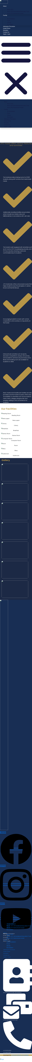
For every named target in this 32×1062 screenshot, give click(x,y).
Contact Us (6, 32)
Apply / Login (6, 34)
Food (8, 926)
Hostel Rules (6, 28)
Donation (5, 30)
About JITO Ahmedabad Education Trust (19, 926)
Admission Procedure (9, 26)
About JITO (10, 934)
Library (8, 928)
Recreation (10, 24)
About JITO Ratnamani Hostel (15, 13)
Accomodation (11, 18)
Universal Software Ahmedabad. (20, 1055)
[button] (16, 67)
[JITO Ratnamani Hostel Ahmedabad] (2, 1059)
